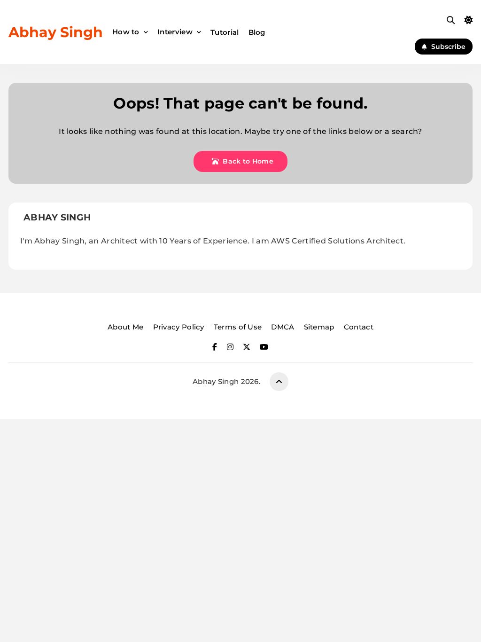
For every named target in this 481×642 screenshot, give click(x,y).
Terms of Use (238, 326)
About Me (125, 326)
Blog (256, 32)
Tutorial (224, 32)
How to (126, 31)
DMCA (282, 326)
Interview (175, 31)
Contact (358, 326)
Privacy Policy (178, 326)
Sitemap (319, 326)
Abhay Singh (55, 32)
